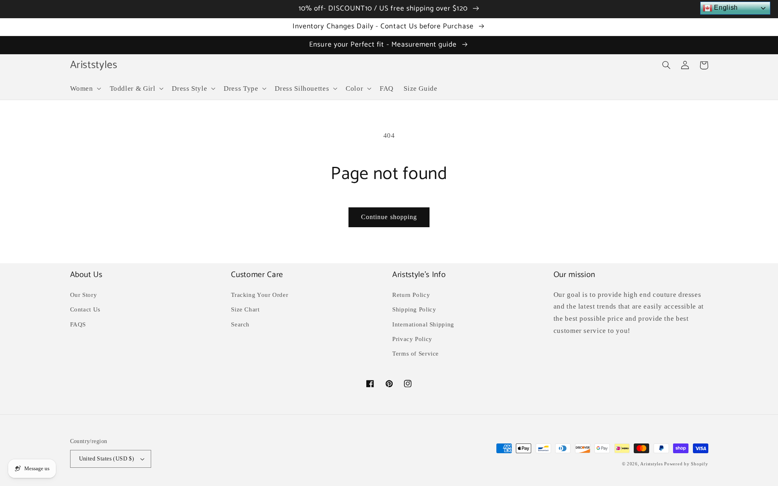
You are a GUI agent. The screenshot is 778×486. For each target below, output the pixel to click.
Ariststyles (651, 464)
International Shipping (423, 324)
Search (240, 324)
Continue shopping (389, 216)
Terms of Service (415, 353)
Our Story (83, 295)
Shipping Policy (414, 309)
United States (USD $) (107, 459)
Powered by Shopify (686, 464)
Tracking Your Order (259, 295)
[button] (85, 88)
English (725, 7)
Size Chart (245, 309)
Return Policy (411, 295)
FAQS (78, 324)
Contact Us (85, 309)
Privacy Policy (412, 339)
